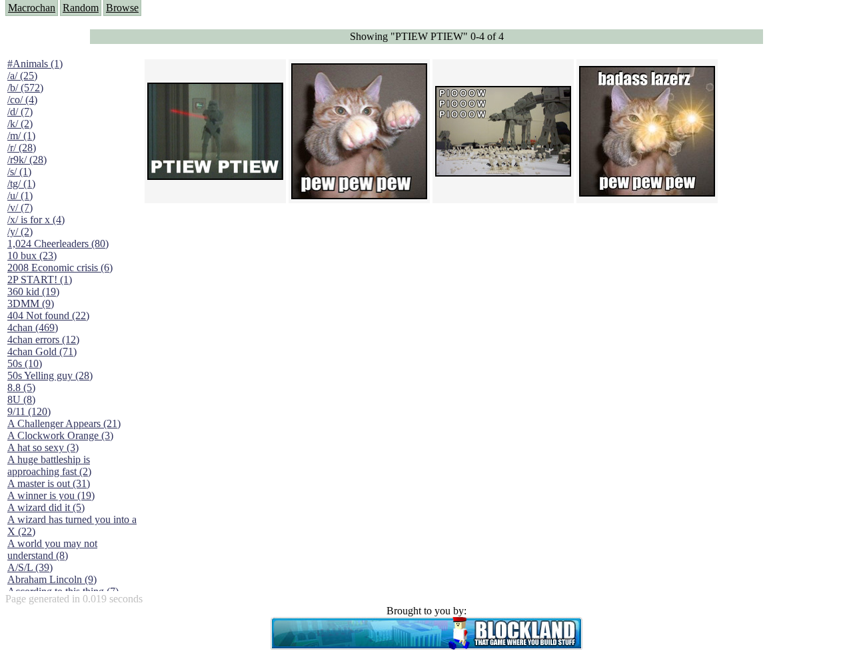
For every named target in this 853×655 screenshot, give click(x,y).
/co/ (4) (22, 99)
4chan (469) (32, 327)
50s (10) (24, 363)
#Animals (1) (35, 63)
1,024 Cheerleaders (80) (58, 243)
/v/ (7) (20, 207)
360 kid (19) (33, 291)
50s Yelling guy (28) (50, 375)
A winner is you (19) (51, 495)
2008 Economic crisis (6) (60, 267)
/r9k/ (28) (27, 159)
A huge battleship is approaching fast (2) (49, 465)
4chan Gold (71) (42, 351)
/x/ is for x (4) (36, 219)
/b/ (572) (25, 87)
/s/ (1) (19, 171)
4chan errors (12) (43, 339)
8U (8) (21, 399)
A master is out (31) (48, 483)
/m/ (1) (21, 135)
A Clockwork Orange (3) (60, 435)
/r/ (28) (21, 147)
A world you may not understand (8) (52, 549)
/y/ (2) (20, 231)
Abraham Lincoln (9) (52, 579)
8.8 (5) (21, 387)
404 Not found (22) (48, 315)
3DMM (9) (30, 303)
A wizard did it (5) (46, 507)
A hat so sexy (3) (43, 447)
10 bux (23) (32, 255)
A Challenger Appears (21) (64, 423)
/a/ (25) (22, 75)
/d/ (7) (20, 111)
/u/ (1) (20, 195)
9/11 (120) (29, 411)
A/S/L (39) (30, 567)
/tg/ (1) (21, 183)
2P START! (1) (39, 279)
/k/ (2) (20, 123)
